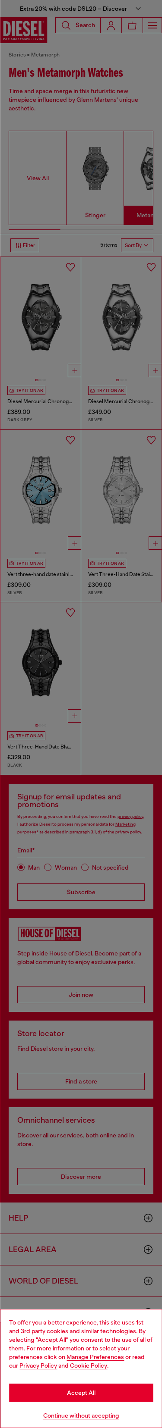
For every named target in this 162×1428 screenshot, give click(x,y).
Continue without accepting (81, 1415)
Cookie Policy (88, 1365)
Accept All (81, 1392)
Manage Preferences (95, 1356)
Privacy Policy (38, 1365)
